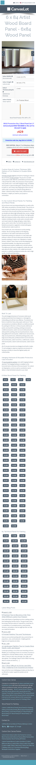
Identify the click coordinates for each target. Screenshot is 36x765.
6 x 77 (14, 496)
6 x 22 (6, 405)
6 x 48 (22, 445)
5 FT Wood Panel (13, 713)
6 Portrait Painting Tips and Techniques (16, 634)
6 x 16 (6, 395)
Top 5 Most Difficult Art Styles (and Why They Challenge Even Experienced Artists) (17, 666)
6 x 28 (6, 415)
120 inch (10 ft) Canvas (28, 695)
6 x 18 (22, 395)
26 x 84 (24, 566)
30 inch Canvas (18, 689)
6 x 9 (28, 380)
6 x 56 (14, 460)
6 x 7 (13, 380)
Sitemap (24, 724)
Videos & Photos (17, 724)
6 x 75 (22, 490)
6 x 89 (14, 516)
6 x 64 (6, 475)
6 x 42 (22, 435)
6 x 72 (22, 485)
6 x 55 (6, 460)
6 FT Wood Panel (23, 713)
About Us (9, 724)
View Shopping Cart (29, 161)
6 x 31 (6, 420)
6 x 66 (22, 475)
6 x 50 (14, 450)
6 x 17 (14, 395)
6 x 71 (14, 485)
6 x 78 (22, 496)
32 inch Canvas (27, 689)
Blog (5, 726)
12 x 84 (6, 546)
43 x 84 (15, 596)
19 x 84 (15, 556)
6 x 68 (14, 480)
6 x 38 (14, 430)
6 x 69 (22, 480)
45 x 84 (6, 601)
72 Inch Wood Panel (14, 711)
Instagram (12, 726)
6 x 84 (22, 506)
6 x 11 (14, 385)
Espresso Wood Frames (13, 739)
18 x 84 (6, 556)
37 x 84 (15, 586)
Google (19, 726)
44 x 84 (24, 596)
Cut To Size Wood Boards (18, 747)
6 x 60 (22, 465)
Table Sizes (18, 745)
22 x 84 (15, 561)
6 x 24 (22, 405)
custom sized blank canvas (26, 683)
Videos (9, 161)
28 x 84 (15, 571)
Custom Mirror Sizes (17, 743)
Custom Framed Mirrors (8, 741)
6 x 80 (14, 501)
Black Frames (5, 737)
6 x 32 (14, 420)
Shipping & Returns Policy (9, 757)
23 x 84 (24, 561)
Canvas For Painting (20, 699)
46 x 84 (15, 601)
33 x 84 (6, 581)
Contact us (9, 147)
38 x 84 (24, 586)
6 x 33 (22, 420)
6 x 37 (6, 430)
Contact (30, 724)
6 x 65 (14, 475)
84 (13, 176)
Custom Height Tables (8, 745)
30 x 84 (6, 576)
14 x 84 (24, 546)
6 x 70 (6, 485)
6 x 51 (22, 450)
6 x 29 (14, 415)
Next (32, 53)
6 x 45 (22, 440)
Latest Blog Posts (8, 608)
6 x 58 (6, 465)
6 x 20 (14, 400)
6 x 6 (5, 380)
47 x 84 (24, 601)
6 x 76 (6, 496)
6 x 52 (6, 455)
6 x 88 (6, 516)
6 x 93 (22, 521)
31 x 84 (15, 576)
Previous (3, 53)
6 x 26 (14, 410)
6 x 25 (6, 410)
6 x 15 (22, 390)
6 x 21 (22, 400)
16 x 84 (15, 551)
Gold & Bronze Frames (16, 737)
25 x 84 (15, 566)
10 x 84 (14, 541)
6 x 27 (22, 410)
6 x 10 (6, 385)
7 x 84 (14, 536)
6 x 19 (6, 400)
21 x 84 (6, 561)
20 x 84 (24, 556)
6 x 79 (6, 501)
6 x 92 (14, 521)
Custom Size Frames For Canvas (22, 735)
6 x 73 (6, 490)
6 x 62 (14, 470)
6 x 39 (22, 430)
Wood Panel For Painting (25, 707)
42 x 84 (6, 596)
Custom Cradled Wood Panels (10, 707)
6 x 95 (14, 526)
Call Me (16, 3)
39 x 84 (6, 591)
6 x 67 (6, 480)
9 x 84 (6, 541)
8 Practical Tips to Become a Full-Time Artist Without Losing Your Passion (16, 616)
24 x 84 (6, 566)
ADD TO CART (21, 151)
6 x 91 (6, 521)
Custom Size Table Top (28, 745)
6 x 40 (6, 435)
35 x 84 (24, 581)
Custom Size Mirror (20, 741)
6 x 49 (6, 450)
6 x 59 (14, 465)
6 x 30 (22, 415)
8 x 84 (22, 536)
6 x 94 (6, 526)
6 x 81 (22, 501)
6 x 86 (14, 511)
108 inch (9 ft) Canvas (15, 695)
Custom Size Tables (28, 743)
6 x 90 (22, 516)
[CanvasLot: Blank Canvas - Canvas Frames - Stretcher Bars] (18, 8)
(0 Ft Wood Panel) (6, 176)
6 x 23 (14, 405)
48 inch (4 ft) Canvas (17, 691)
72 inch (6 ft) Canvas (12, 693)
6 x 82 (6, 506)
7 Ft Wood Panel (14, 178)
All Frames (23, 739)
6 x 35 (14, 425)
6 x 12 (22, 385)
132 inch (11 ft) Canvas (8, 697)
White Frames (26, 737)
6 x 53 (14, 455)
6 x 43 (6, 440)
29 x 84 (24, 571)
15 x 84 (6, 551)
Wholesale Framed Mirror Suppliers (11, 749)
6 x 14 (14, 390)
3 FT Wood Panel (25, 711)
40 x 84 (15, 591)
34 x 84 (15, 581)
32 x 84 (24, 576)
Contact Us (17, 161)
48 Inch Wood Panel (23, 709)
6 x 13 (6, 390)
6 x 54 (22, 455)
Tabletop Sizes (6, 747)
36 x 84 (6, 586)
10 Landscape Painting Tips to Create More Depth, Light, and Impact (18, 647)
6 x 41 (14, 435)
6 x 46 (6, 445)
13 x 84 (15, 546)
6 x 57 (22, 460)
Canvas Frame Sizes (7, 735)
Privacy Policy (24, 755)
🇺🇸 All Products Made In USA (27, 3)
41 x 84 (24, 591)
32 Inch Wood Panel (11, 709)
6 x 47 (14, 445)
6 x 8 (20, 380)
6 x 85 (6, 511)
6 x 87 (22, 511)
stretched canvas (7, 685)
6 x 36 (22, 425)
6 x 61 (6, 470)
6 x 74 (14, 490)
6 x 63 (22, 470)
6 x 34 (6, 425)
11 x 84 (23, 541)
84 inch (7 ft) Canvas (23, 693)
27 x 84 (6, 571)
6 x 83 (14, 506)
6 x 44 (14, 440)
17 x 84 (24, 551)
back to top (18, 762)
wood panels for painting (10, 362)
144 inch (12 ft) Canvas (21, 697)
